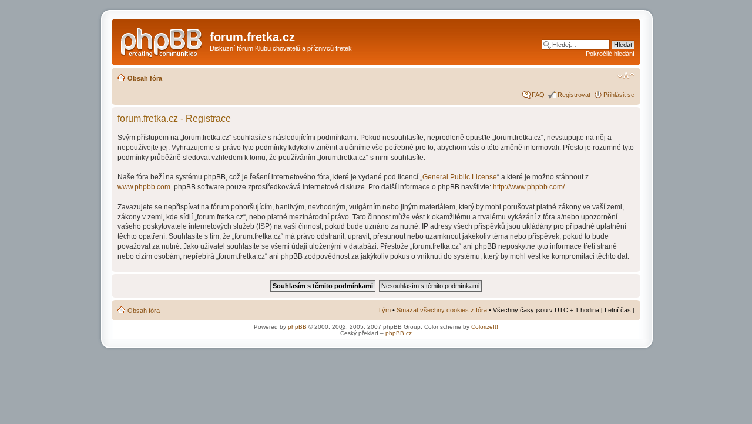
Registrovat (574, 94)
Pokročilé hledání (610, 53)
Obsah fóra (144, 78)
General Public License (459, 177)
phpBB (297, 326)
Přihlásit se (618, 94)
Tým (384, 309)
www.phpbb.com (144, 187)
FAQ (538, 94)
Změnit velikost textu (625, 76)
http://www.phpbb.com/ (529, 187)
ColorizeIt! (484, 326)
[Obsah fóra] (162, 40)
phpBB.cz (398, 333)
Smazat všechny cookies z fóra (442, 309)
